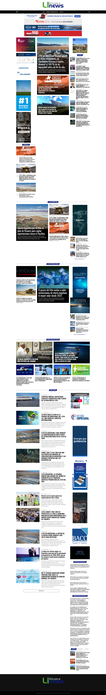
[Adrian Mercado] (53, 16)
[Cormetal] (80, 489)
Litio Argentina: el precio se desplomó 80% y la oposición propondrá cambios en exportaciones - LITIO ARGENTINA (79, 600)
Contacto (61, 12)
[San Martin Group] (53, 33)
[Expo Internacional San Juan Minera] (25, 51)
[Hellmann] (23, 78)
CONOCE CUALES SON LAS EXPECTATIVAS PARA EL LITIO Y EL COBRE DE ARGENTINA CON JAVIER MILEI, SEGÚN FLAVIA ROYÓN (79, 603)
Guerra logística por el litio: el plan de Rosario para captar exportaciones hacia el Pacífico (79, 584)
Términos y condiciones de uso (52, 12)
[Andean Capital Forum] (26, 62)
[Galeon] (80, 297)
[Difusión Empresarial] (80, 423)
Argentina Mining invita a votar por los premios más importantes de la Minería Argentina (78, 572)
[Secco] (53, 27)
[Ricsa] (80, 235)
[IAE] (80, 52)
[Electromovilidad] (80, 558)
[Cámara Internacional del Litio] (80, 312)
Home (44, 12)
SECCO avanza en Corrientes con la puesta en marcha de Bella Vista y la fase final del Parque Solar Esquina (79, 578)
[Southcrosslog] (53, 22)
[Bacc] (80, 546)
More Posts (41, 590)
